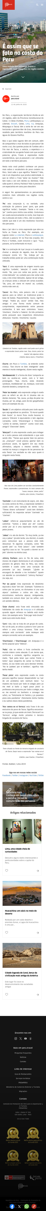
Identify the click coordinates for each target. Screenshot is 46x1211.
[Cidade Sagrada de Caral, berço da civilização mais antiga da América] (22, 979)
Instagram (23, 775)
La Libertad (19, 235)
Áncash (14, 124)
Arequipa (27, 609)
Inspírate (8, 89)
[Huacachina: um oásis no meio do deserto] (22, 917)
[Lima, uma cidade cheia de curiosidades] (22, 855)
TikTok (41, 775)
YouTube (33, 775)
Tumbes (23, 364)
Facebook (6, 775)
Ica (32, 124)
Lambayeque (37, 235)
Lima (28, 124)
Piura (26, 121)
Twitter (15, 775)
